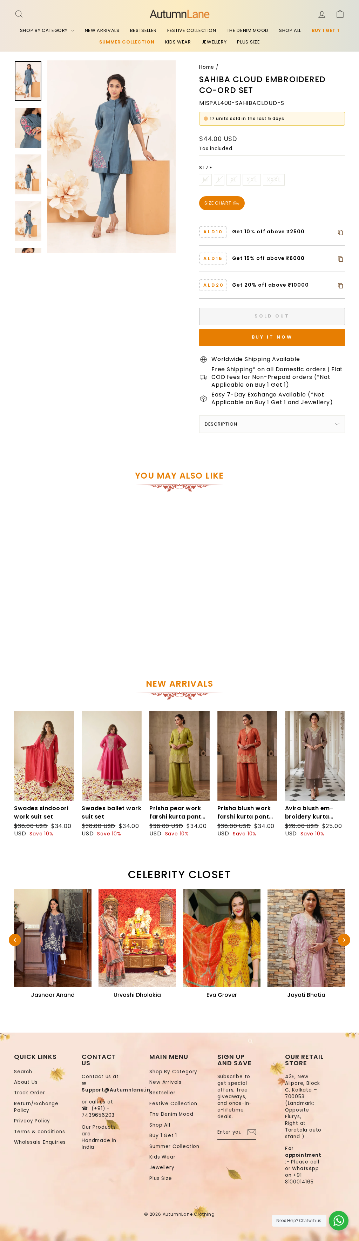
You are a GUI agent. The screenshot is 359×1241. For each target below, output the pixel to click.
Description (221, 424)
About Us (26, 1082)
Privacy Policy (32, 1120)
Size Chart (218, 203)
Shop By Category (44, 30)
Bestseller (143, 30)
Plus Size (248, 42)
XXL (251, 179)
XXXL (274, 179)
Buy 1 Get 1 (325, 30)
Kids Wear (178, 42)
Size (206, 168)
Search (23, 1071)
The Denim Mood (248, 30)
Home (206, 67)
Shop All (290, 30)
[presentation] (15, 940)
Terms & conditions (39, 1131)
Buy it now (272, 337)
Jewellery (214, 42)
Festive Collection (191, 30)
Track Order (29, 1092)
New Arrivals (102, 30)
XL (233, 179)
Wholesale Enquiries (40, 1142)
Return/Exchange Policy (36, 1107)
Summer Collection (127, 42)
